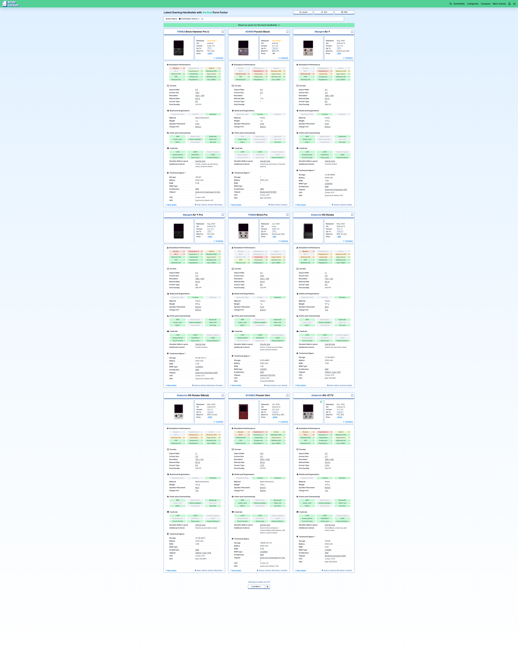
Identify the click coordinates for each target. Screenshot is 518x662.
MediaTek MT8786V (268, 192)
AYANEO (251, 395)
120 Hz (327, 462)
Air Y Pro (198, 214)
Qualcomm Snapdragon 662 (336, 190)
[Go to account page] (510, 4)
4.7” (326, 456)
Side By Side (200, 161)
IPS (196, 101)
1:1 (326, 273)
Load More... (256, 587)
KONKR (250, 31)
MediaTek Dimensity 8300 (335, 556)
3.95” (197, 93)
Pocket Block (262, 31)
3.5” (326, 276)
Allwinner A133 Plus (267, 375)
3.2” (261, 93)
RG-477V (328, 395)
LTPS (262, 465)
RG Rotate (328, 214)
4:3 (196, 90)
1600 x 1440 (265, 459)
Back (327, 307)
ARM (197, 189)
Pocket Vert (263, 395)
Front (197, 124)
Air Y (327, 31)
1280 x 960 (329, 96)
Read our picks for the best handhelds (257, 25)
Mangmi (319, 31)
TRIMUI (181, 31)
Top (326, 310)
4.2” (326, 93)
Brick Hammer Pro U (197, 31)
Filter (346, 12)
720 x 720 (329, 279)
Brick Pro (262, 214)
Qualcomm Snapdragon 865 (206, 373)
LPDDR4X (329, 184)
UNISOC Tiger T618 (332, 372)
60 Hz (197, 98)
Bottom (198, 127)
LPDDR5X (264, 552)
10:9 (261, 453)
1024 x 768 (199, 96)
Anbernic (316, 214)
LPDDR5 (328, 550)
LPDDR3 (263, 369)
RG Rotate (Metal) (198, 395)
